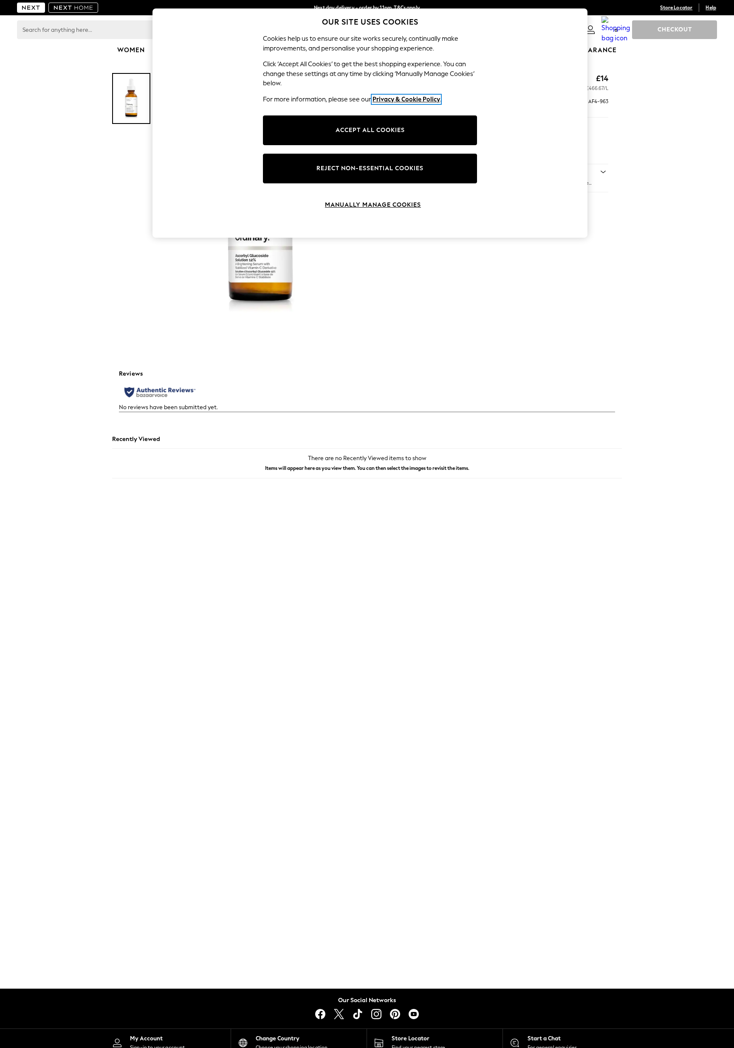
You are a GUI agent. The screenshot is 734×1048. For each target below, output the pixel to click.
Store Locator (676, 8)
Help (711, 8)
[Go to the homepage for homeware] (73, 8)
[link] (590, 29)
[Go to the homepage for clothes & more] (31, 8)
